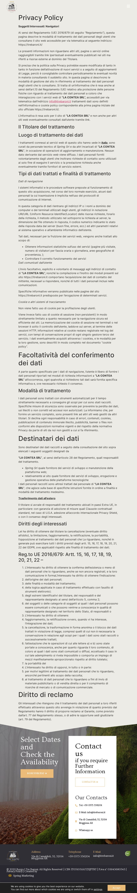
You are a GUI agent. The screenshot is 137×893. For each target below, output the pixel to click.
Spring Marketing (23, 875)
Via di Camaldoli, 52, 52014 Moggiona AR (47, 857)
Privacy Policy (14, 871)
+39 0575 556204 (79, 856)
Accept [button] (116, 887)
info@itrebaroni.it (60, 101)
